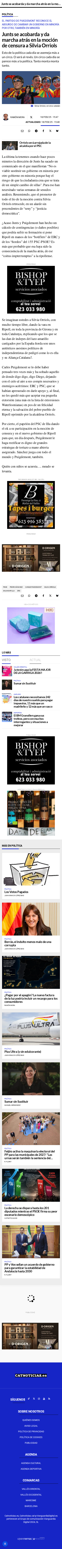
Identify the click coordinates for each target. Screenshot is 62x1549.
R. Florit (7, 1162)
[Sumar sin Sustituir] (7, 685)
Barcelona (31, 1506)
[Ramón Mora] (5, 117)
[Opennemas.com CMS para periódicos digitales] (31, 1538)
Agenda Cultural (31, 1463)
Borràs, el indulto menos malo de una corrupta (27, 943)
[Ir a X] (33, 1398)
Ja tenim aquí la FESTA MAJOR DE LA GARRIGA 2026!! (32, 671)
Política (7, 14)
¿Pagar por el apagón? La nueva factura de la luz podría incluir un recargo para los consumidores (30, 998)
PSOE (5, 587)
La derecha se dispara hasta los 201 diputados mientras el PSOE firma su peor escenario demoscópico (30, 1211)
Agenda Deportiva (31, 1469)
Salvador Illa (9, 591)
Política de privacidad (31, 1431)
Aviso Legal (31, 1426)
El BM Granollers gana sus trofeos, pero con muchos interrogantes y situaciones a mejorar (31, 720)
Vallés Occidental (31, 1494)
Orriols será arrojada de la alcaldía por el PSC (35, 144)
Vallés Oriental (31, 1489)
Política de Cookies (31, 1437)
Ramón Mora (17, 117)
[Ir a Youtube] (44, 1398)
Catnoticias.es (10, 1218)
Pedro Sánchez (16, 587)
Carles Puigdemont (33, 587)
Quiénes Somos (31, 1420)
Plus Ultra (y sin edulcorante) (22, 1051)
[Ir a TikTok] (28, 1398)
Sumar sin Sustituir (25, 683)
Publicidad (31, 1443)
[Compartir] (29, 131)
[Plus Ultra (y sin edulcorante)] (31, 1028)
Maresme (31, 1500)
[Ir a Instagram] (38, 1398)
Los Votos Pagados (16, 892)
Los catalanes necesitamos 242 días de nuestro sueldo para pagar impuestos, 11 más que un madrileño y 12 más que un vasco (33, 701)
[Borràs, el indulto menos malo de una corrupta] (31, 919)
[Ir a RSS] (49, 1398)
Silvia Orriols (50, 587)
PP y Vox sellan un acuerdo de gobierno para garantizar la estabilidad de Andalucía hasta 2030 (29, 1268)
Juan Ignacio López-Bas (14, 895)
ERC (18, 591)
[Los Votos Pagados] (31, 869)
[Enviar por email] (22, 131)
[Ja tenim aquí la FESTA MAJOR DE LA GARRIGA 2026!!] (7, 671)
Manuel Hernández (12, 1105)
